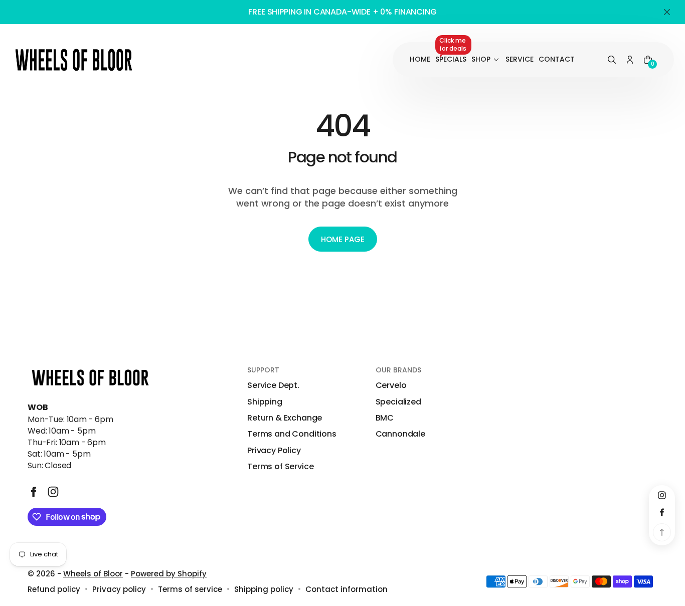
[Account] (630, 60)
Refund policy (54, 589)
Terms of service (190, 589)
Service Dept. (273, 385)
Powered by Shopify (169, 573)
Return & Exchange (284, 418)
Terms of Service (280, 466)
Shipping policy (263, 589)
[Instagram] (53, 492)
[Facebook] (34, 492)
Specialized (398, 402)
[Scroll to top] (661, 532)
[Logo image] (73, 59)
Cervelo (391, 385)
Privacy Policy (274, 450)
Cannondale (400, 434)
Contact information (346, 589)
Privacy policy (119, 589)
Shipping (264, 402)
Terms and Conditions (291, 434)
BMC (385, 418)
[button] (612, 60)
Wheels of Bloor (93, 573)
